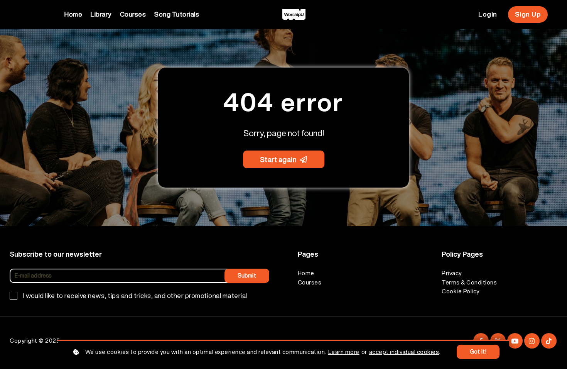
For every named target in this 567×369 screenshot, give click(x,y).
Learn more (343, 352)
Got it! (478, 351)
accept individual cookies (404, 352)
